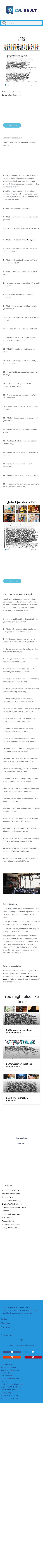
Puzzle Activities (8, 1221)
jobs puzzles (34, 970)
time (10, 421)
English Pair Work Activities (12, 1204)
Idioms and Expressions (11, 1214)
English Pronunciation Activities (14, 1207)
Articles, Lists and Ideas (11, 1194)
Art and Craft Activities (10, 1190)
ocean (18, 801)
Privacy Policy (6, 1327)
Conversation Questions (11, 95)
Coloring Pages (7, 1197)
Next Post (21, 1143)
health (28, 679)
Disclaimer (5, 1323)
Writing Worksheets (9, 1228)
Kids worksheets (8, 1218)
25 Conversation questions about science (19, 1065)
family (29, 240)
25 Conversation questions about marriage (19, 1031)
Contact (4, 1319)
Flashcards (6, 1211)
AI (19, 788)
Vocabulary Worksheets (11, 1224)
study (31, 361)
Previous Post (21, 1138)
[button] (21, 1340)
